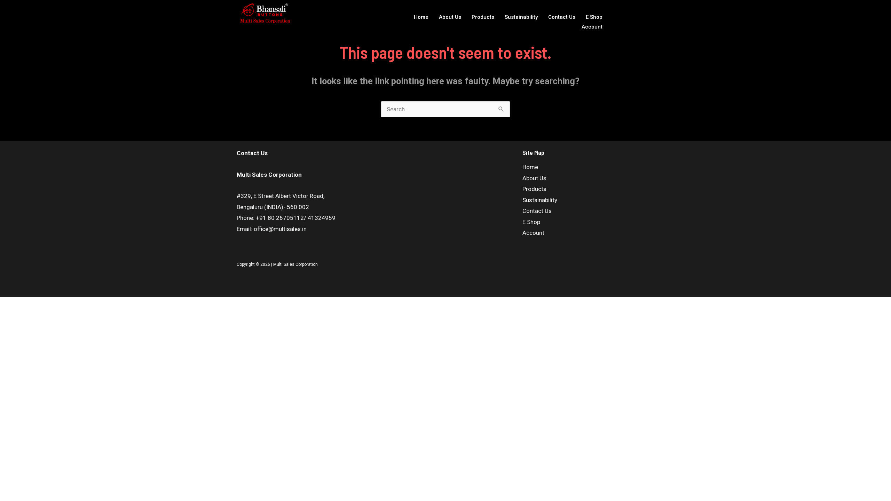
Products (483, 17)
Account (592, 27)
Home (421, 17)
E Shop (594, 17)
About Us (450, 17)
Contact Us (561, 17)
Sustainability (521, 17)
